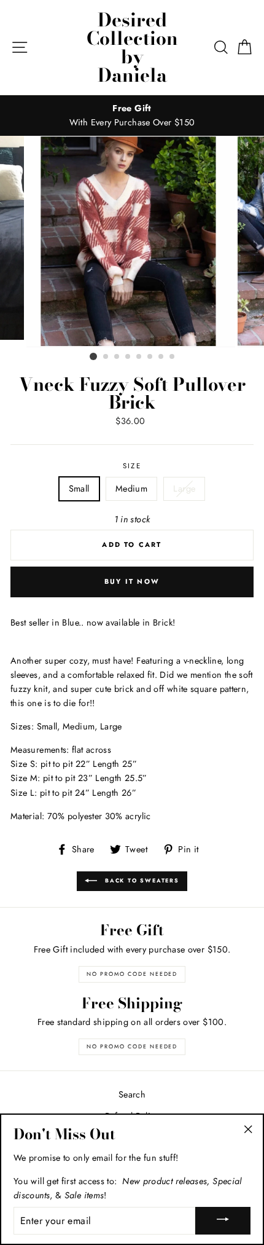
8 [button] (172, 357)
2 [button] (106, 357)
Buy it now (132, 581)
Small (79, 488)
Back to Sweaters (140, 880)
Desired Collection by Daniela (132, 47)
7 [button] (161, 357)
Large (184, 488)
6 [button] (150, 357)
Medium (131, 488)
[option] (132, 115)
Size (132, 466)
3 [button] (117, 357)
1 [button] (93, 356)
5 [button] (139, 357)
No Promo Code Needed (132, 974)
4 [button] (128, 357)
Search (132, 1094)
